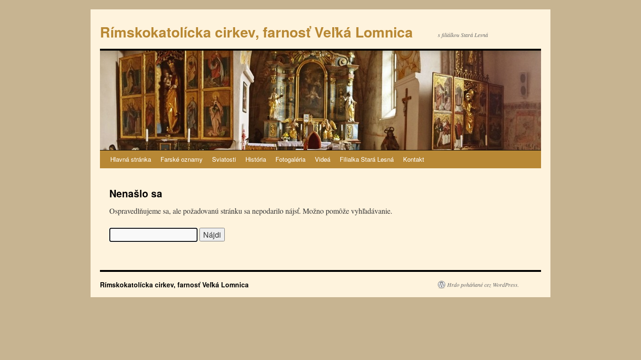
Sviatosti (224, 159)
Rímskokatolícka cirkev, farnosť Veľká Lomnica (256, 32)
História (255, 159)
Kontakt (413, 159)
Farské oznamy (181, 159)
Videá (322, 159)
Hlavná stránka (130, 159)
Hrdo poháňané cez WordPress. (483, 284)
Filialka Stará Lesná (367, 159)
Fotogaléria (290, 159)
